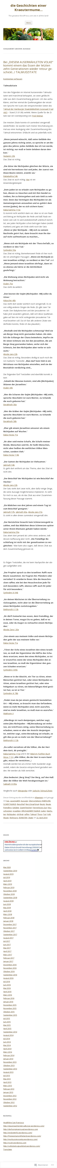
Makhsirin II (8, 713)
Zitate (30, 817)
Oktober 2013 (9, 1065)
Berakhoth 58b (10, 421)
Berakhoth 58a (10, 404)
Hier (28, 179)
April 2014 (7, 1048)
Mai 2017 (7, 948)
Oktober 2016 (9, 971)
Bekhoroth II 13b (10, 609)
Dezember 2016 (9, 964)
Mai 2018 (7, 907)
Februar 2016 (8, 998)
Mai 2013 (7, 1079)
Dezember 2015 (9, 1005)
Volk (49, 814)
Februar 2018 (8, 917)
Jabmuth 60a (21, 512)
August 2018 (8, 901)
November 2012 (9, 1099)
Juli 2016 (6, 981)
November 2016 (9, 968)
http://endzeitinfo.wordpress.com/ (17, 1132)
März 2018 (7, 914)
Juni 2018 (7, 904)
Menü (28, 23)
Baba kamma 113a (11, 209)
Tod (44, 814)
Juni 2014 (7, 1042)
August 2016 (8, 978)
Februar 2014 (8, 1055)
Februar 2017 (8, 958)
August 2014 (8, 1035)
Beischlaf (21, 804)
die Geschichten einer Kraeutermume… (28, 7)
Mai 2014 (7, 1045)
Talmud (33, 814)
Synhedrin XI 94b (10, 592)
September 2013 (10, 1069)
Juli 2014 (6, 1038)
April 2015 (7, 1028)
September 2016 (10, 975)
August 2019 (8, 874)
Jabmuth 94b (9, 465)
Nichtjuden (11, 814)
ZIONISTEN (23, 817)
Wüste (6, 817)
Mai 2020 (7, 867)
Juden (43, 811)
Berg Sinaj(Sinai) (32, 804)
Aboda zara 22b (10, 354)
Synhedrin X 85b (10, 670)
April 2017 (7, 951)
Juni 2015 (7, 1022)
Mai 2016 (7, 988)
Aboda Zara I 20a (11, 629)
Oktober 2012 (9, 1102)
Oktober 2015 (9, 1011)
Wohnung (14, 817)
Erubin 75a (8, 283)
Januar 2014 (8, 1058)
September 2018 (10, 897)
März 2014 (7, 1052)
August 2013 (8, 1072)
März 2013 (7, 1085)
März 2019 (7, 884)
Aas (7, 801)
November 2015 (9, 1008)
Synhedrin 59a (9, 250)
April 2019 (7, 880)
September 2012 (10, 1105)
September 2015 (10, 1015)
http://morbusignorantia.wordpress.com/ (20, 1139)
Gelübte (15, 807)
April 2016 (7, 991)
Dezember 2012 (9, 1095)
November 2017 (9, 928)
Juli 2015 (6, 1018)
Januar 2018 (8, 921)
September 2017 (10, 934)
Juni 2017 (7, 944)
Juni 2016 (7, 985)
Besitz (42, 804)
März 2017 (7, 954)
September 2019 (10, 870)
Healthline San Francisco (13, 1122)
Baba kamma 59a (11, 532)
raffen (26, 814)
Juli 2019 (6, 877)
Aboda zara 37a (35, 512)
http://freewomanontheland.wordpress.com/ (22, 1136)
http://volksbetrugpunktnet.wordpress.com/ (21, 1146)
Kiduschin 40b (9, 300)
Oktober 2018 (9, 894)
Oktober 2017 (9, 931)
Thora (39, 814)
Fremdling (7, 807)
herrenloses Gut (40, 807)
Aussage (24, 801)
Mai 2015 (7, 1025)
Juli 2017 (6, 941)
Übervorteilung (35, 801)
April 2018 (7, 911)
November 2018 (9, 891)
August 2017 (8, 938)
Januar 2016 (8, 1001)
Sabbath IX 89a (10, 784)
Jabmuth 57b (9, 512)
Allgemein (39, 797)
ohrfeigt (20, 814)
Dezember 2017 (9, 924)
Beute (48, 804)
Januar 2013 (8, 1092)
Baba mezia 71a (10, 434)
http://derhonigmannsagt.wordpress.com (20, 1129)
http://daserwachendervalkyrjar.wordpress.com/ (23, 1126)
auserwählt (15, 801)
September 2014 (10, 1032)
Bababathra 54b (10, 176)
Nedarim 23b (9, 156)
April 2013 (7, 1082)
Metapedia (22, 790)
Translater (7, 1149)
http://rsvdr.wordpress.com (14, 1142)
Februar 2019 (8, 887)
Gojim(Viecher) (26, 807)
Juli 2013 (6, 1075)
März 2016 (7, 995)
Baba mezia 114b (11, 455)
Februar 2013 (8, 1089)
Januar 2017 (8, 961)
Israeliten (17, 811)
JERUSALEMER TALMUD (31, 811)
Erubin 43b (8, 387)
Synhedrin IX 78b (10, 693)
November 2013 (9, 1062)
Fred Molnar (37, 115)
